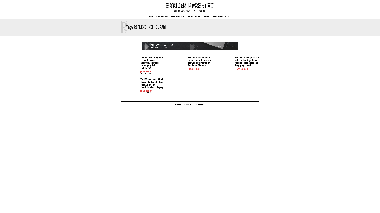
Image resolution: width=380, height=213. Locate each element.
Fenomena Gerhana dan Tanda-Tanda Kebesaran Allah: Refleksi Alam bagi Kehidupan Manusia (199, 61)
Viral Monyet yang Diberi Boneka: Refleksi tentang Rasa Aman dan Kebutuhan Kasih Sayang (152, 83)
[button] (229, 16)
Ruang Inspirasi (146, 72)
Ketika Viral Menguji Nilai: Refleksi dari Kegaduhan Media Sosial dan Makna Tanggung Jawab (247, 61)
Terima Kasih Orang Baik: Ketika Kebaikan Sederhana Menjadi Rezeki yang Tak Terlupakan (152, 62)
